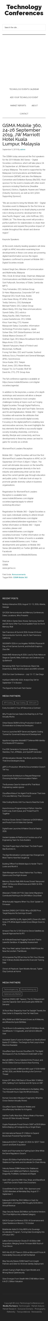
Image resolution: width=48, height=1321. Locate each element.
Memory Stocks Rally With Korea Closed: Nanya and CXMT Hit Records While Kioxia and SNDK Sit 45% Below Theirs (23, 884)
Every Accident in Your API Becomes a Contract (21, 708)
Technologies (24, 1306)
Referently (11, 1312)
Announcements (19, 574)
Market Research (9, 1309)
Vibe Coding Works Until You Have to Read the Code (23, 802)
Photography (40, 1309)
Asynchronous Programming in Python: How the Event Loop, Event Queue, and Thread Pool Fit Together (22, 811)
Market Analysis (37, 1306)
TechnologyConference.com (32, 1303)
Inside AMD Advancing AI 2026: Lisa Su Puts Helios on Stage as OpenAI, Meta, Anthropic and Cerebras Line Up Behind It (24, 658)
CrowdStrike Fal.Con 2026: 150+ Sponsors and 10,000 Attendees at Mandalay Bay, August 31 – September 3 (21, 1191)
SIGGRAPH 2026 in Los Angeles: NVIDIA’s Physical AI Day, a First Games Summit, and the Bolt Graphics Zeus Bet (23, 646)
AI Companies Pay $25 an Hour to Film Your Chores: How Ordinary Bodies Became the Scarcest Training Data (23, 960)
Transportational (23, 1312)
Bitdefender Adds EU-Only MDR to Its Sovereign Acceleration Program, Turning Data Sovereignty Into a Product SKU (23, 1232)
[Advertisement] (24, 60)
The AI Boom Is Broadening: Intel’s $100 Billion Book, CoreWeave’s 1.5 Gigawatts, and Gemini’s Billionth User (23, 1031)
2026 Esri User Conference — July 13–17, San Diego (23, 674)
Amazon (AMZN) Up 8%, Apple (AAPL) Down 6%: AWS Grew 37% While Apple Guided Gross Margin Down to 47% (23, 922)
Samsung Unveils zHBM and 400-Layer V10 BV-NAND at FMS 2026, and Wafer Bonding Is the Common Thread (23, 1071)
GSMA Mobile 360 (20, 577)
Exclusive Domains (25, 1309)
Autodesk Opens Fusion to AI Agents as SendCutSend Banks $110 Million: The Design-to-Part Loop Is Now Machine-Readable (23, 1042)
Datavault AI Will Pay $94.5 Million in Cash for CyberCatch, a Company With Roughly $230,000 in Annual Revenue (22, 1203)
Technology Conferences (24, 10)
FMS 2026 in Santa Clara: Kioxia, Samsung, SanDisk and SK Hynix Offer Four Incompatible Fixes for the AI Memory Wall (23, 624)
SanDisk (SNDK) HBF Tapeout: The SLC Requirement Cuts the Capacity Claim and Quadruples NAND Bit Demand (23, 1002)
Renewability (36, 1312)
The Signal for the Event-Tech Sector (16, 688)
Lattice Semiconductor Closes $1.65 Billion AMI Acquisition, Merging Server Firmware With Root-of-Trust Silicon (23, 1243)
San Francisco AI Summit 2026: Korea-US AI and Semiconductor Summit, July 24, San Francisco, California (21, 635)
